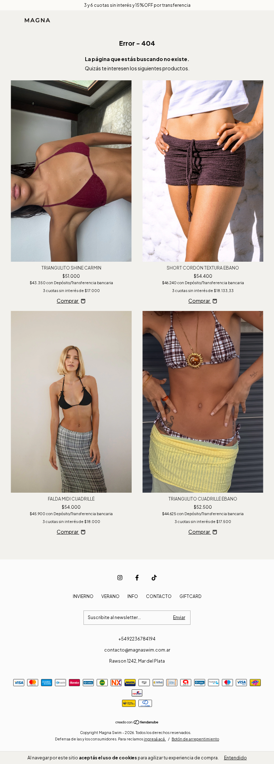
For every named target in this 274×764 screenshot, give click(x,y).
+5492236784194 (137, 639)
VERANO (110, 596)
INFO (132, 596)
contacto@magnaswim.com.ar (137, 650)
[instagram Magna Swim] (120, 577)
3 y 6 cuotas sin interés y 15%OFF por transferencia (137, 5)
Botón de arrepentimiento (195, 739)
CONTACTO (159, 596)
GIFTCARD (190, 596)
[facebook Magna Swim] (137, 577)
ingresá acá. (155, 739)
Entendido (235, 757)
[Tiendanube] (137, 722)
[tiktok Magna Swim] (154, 577)
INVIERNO (83, 596)
